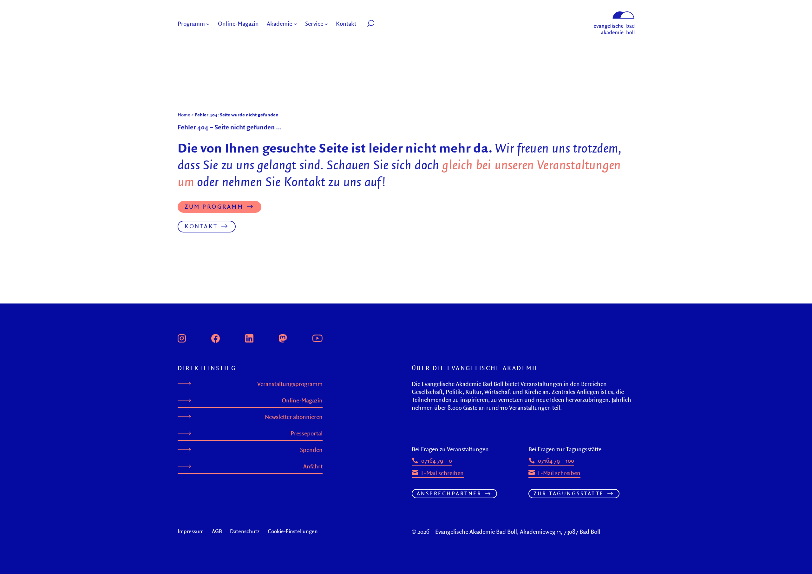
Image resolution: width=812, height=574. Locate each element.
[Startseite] (614, 14)
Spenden (311, 450)
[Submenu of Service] (326, 24)
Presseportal (307, 433)
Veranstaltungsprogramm (290, 384)
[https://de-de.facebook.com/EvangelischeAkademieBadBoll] (215, 337)
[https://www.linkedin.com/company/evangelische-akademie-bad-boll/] (249, 337)
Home (184, 114)
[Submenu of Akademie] (295, 24)
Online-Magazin (302, 400)
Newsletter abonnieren (294, 417)
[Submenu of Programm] (208, 24)
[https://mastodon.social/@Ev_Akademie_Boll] (283, 337)
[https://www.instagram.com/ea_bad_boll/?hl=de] (182, 337)
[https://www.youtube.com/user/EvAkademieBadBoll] (317, 337)
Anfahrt (313, 466)
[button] (385, 24)
